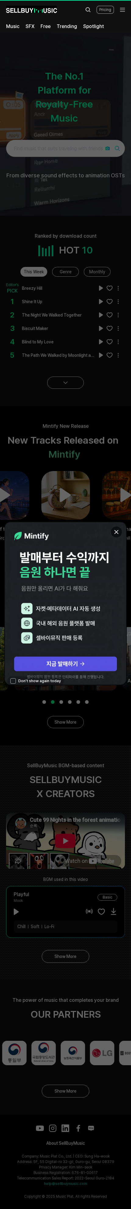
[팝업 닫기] (116, 531)
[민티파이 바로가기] (65, 603)
